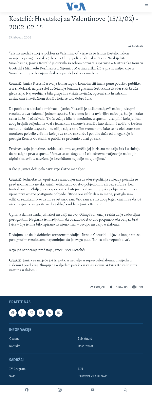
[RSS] (49, 313)
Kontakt (14, 346)
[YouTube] (92, 390)
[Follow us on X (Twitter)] (22, 313)
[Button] (135, 46)
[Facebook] (27, 390)
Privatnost (85, 338)
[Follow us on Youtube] (40, 313)
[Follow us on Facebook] (13, 313)
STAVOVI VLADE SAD (92, 376)
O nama (14, 338)
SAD (12, 376)
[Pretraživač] (125, 390)
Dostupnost (85, 346)
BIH (80, 369)
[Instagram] (60, 390)
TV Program (17, 369)
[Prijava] (58, 313)
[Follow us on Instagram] (31, 313)
